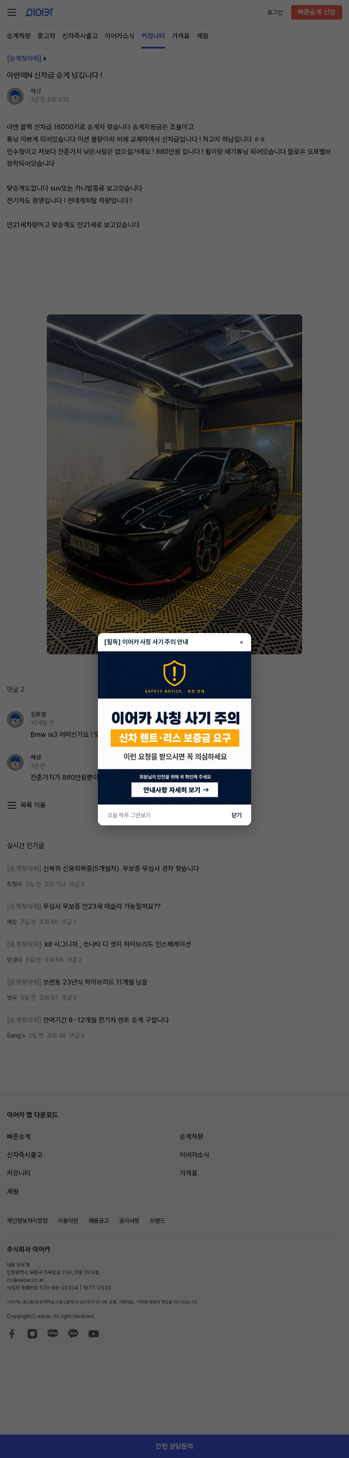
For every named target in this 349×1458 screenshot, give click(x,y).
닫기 (237, 815)
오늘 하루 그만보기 (129, 815)
